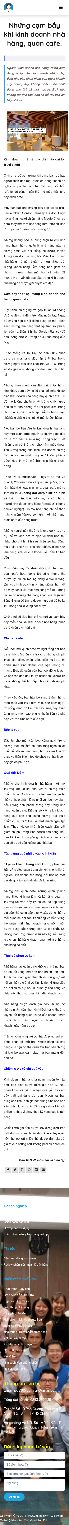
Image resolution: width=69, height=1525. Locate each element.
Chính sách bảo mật (16, 1221)
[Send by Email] (43, 1170)
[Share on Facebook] (8, 1170)
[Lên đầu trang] (60, 1514)
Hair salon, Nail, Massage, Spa (23, 1319)
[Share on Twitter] (15, 1170)
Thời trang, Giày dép (17, 1288)
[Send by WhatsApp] (29, 1170)
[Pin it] (22, 1170)
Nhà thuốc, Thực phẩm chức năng (25, 1331)
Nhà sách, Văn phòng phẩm (21, 1362)
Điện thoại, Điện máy (16, 1307)
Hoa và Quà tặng (14, 1368)
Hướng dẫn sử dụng (17, 1228)
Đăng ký (14, 1496)
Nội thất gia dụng (15, 1350)
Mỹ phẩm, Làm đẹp (15, 1313)
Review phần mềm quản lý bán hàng (26, 1264)
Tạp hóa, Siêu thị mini (17, 1301)
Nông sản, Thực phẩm (18, 1325)
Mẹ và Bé (10, 1356)
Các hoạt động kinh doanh (20, 1258)
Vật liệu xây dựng (15, 1338)
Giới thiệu (10, 1215)
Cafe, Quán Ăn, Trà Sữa (19, 1295)
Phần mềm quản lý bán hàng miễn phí (27, 1234)
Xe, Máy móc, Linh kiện (18, 1344)
